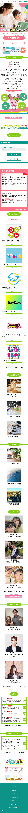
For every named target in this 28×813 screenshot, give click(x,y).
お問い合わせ (14, 804)
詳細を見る (14, 244)
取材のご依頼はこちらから (14, 220)
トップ (14, 787)
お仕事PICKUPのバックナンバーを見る (13, 686)
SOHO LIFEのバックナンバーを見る (13, 591)
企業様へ (14, 800)
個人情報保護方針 (14, 797)
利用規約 (14, 790)
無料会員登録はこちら (14, 91)
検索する (14, 154)
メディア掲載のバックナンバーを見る (13, 367)
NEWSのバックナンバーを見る (13, 726)
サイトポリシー (14, 794)
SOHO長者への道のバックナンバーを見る (13, 752)
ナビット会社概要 (14, 807)
